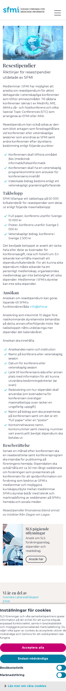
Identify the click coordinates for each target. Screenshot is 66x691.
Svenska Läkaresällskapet (21, 597)
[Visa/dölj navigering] (57, 13)
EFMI (6, 601)
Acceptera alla (33, 647)
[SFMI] (24, 11)
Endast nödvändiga (33, 658)
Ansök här (36, 559)
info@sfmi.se (39, 306)
